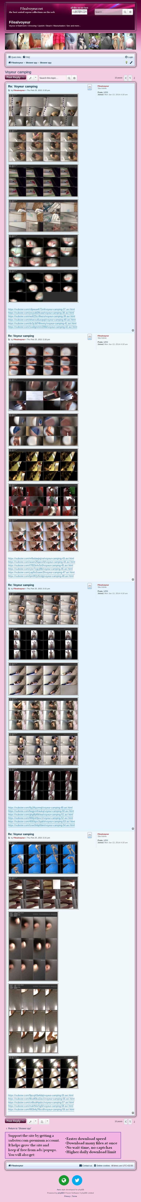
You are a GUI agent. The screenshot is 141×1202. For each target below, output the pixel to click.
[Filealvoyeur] (49, 10)
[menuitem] (26, 57)
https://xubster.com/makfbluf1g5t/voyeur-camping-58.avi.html (40, 1106)
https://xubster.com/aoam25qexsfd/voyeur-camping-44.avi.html (41, 562)
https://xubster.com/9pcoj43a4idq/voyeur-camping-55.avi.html (40, 1095)
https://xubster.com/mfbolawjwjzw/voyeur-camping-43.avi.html (41, 558)
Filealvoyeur (103, 86)
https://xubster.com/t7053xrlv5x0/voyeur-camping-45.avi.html (40, 565)
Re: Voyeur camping (22, 86)
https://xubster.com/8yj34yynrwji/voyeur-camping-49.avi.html (40, 807)
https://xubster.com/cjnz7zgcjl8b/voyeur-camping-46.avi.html (40, 569)
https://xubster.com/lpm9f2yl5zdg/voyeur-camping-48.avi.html (41, 576)
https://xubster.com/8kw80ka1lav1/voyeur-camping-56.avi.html (41, 1098)
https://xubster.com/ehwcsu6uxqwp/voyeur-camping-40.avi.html (42, 319)
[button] (126, 78)
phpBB (61, 1193)
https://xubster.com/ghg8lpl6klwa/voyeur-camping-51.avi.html (40, 814)
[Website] (64, 1180)
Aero (59, 1190)
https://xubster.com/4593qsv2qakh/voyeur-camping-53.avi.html (41, 821)
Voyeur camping (18, 72)
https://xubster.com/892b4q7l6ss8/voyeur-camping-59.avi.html (41, 1109)
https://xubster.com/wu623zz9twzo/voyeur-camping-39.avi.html (41, 316)
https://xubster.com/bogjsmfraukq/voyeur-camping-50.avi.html (41, 811)
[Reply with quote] (90, 87)
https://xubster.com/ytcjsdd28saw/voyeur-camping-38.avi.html (41, 312)
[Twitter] (77, 1180)
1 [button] (130, 78)
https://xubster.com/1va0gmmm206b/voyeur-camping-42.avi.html (42, 327)
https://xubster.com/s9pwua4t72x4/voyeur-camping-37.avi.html (41, 309)
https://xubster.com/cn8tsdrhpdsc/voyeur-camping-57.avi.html (41, 1102)
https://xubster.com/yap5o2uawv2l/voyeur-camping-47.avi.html (41, 572)
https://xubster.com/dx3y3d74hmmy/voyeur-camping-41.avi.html (42, 323)
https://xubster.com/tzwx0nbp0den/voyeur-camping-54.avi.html (41, 825)
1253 (106, 92)
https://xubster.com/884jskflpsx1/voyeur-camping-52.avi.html (40, 818)
